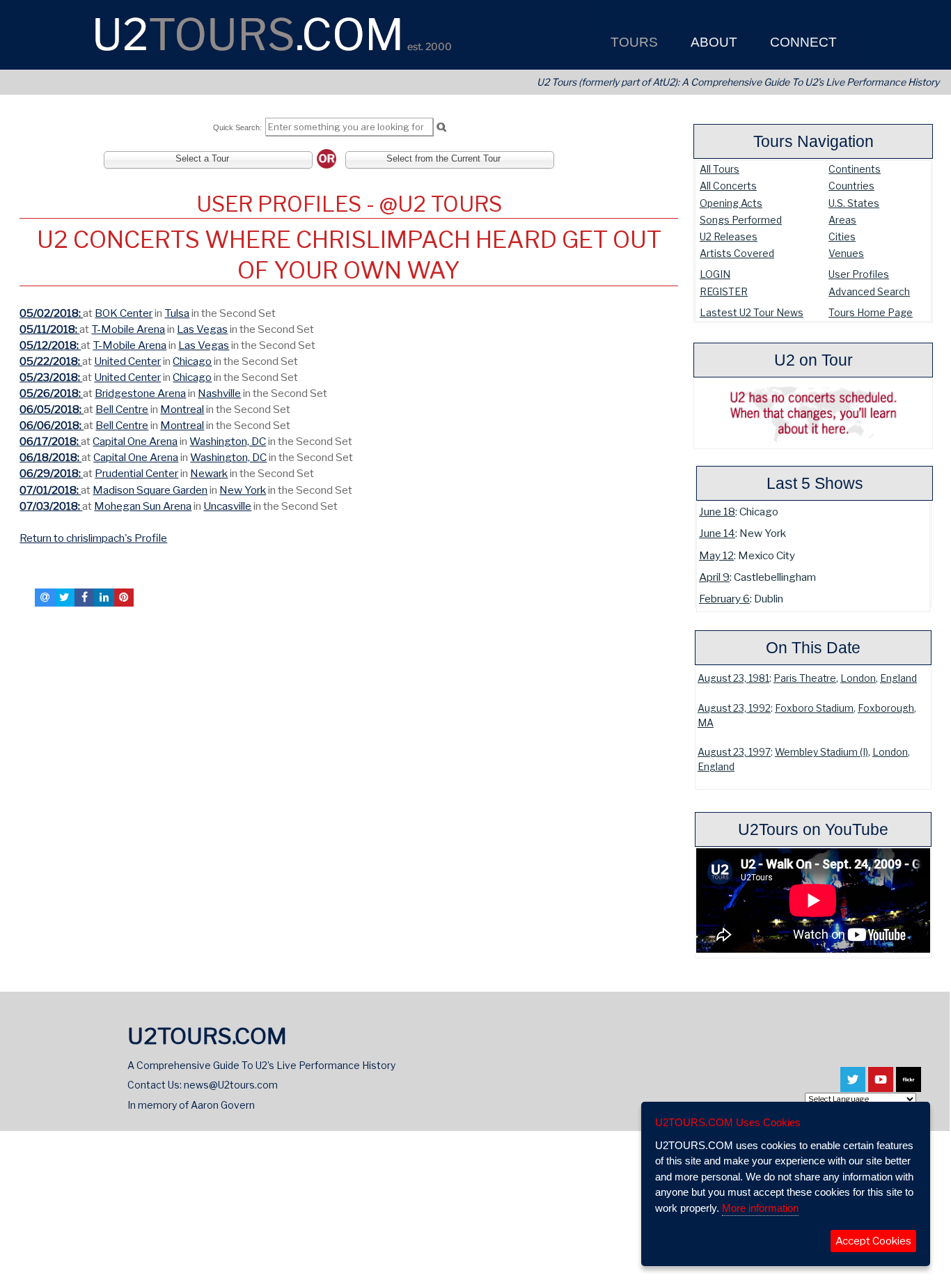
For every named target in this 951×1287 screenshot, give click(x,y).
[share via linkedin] (103, 597)
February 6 (724, 598)
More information (760, 1208)
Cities (842, 236)
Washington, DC (227, 441)
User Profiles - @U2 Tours (349, 204)
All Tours (719, 169)
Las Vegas (202, 329)
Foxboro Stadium (814, 708)
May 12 (716, 555)
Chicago (192, 361)
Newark (209, 473)
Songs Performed (741, 220)
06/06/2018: (51, 425)
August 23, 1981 (733, 678)
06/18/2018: (50, 457)
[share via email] (44, 597)
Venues (846, 253)
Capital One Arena (135, 441)
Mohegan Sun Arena (142, 506)
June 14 (717, 533)
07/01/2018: (50, 490)
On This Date (813, 648)
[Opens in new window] (852, 1085)
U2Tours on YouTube (813, 829)
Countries (851, 186)
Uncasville (227, 506)
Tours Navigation (813, 141)
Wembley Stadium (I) (821, 752)
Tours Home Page (870, 312)
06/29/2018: (51, 473)
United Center (127, 361)
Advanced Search (869, 291)
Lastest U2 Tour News (751, 312)
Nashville (219, 393)
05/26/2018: (51, 393)
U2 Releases (728, 236)
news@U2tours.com (231, 1085)
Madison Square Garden (150, 490)
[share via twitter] (64, 597)
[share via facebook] (84, 597)
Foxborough (886, 708)
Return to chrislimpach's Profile (93, 538)
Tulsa (176, 313)
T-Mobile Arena (128, 329)
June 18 (717, 511)
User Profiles (858, 274)
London (858, 678)
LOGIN (715, 274)
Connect (802, 42)
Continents (854, 169)
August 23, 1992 (734, 708)
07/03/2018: (50, 506)
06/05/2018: (51, 409)
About (712, 42)
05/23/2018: (50, 377)
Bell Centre (121, 409)
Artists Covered (737, 253)
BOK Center (123, 313)
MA (706, 722)
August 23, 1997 (734, 752)
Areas (842, 220)
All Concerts (728, 186)
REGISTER (724, 291)
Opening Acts (731, 203)
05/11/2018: (49, 329)
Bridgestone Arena (140, 393)
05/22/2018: (50, 361)
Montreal (182, 409)
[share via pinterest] (124, 597)
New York (242, 490)
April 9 (714, 577)
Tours (632, 42)
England (898, 678)
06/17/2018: (50, 441)
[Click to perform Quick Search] (441, 127)
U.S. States (853, 203)
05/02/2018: (51, 313)
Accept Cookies (873, 1241)
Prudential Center (136, 473)
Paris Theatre (804, 678)
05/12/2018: (50, 345)
